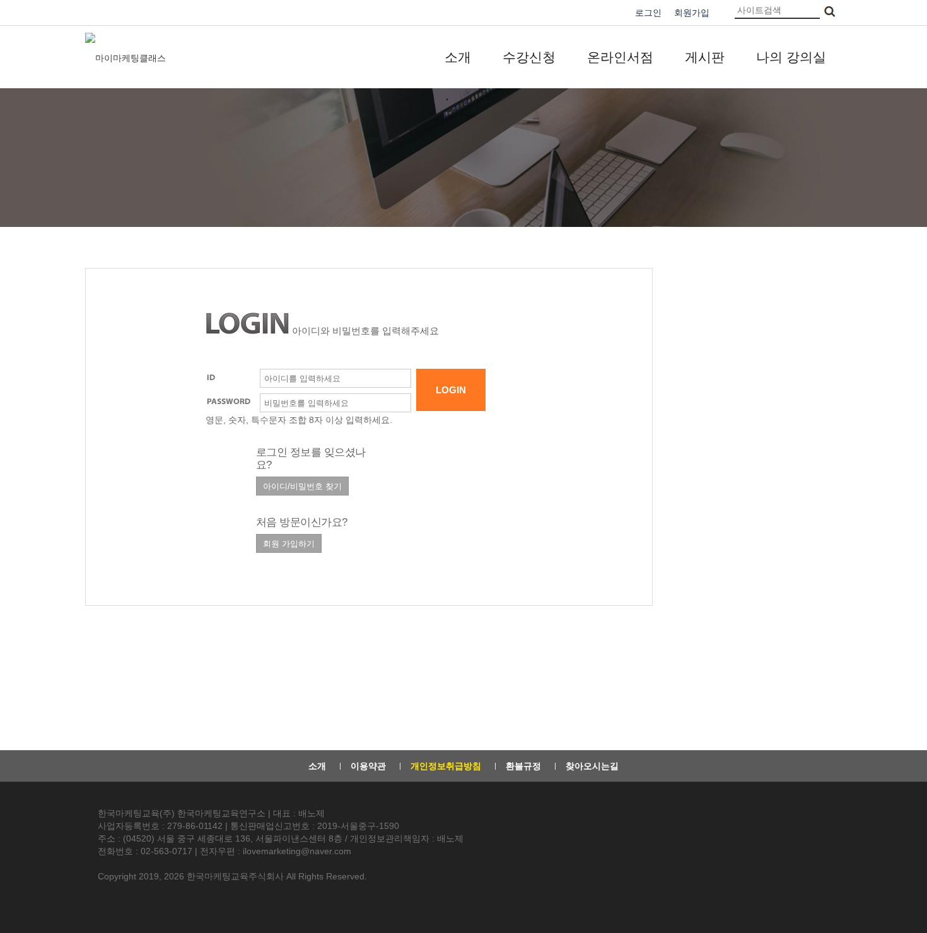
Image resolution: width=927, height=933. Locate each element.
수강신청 (529, 57)
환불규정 (523, 766)
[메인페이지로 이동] (126, 57)
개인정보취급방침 (446, 766)
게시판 (705, 57)
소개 (458, 57)
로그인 (648, 13)
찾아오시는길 (592, 766)
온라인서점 (620, 57)
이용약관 (368, 766)
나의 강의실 (791, 57)
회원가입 (691, 13)
